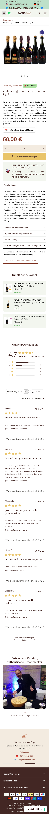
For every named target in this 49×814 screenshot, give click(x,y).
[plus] (43, 148)
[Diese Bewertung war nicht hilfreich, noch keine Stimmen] (41, 439)
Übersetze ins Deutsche (17, 428)
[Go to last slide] (21, 75)
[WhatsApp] (9, 13)
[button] (24, 156)
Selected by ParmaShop (12, 86)
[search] (39, 13)
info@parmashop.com (26, 760)
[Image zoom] (24, 50)
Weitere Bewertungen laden (24, 638)
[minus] (5, 148)
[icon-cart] (45, 13)
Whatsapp (24, 752)
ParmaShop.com (27, 803)
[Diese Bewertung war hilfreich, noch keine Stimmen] (36, 439)
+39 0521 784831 (26, 756)
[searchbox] (14, 391)
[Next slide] (27, 75)
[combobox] (32, 398)
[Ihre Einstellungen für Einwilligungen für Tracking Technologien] (44, 809)
